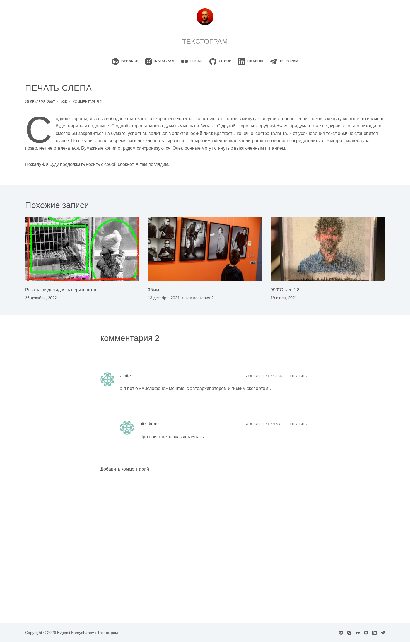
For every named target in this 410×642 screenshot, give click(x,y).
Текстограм (205, 41)
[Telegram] (383, 633)
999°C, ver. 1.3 (285, 289)
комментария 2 (87, 102)
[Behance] (341, 633)
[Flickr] (358, 633)
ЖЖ (64, 102)
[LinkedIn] (374, 633)
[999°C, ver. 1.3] (328, 249)
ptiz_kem (148, 423)
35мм (153, 289)
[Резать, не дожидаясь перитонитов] (82, 249)
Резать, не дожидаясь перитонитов (61, 289)
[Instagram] (349, 633)
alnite (125, 376)
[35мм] (205, 249)
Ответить (298, 376)
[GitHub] (366, 633)
